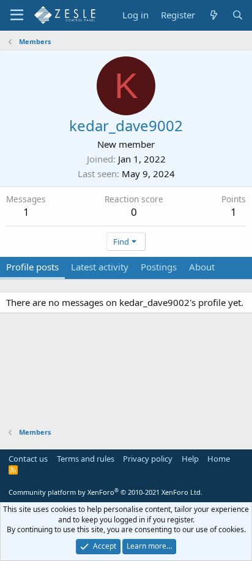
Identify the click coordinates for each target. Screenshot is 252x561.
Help (190, 458)
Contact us (28, 458)
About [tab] (202, 267)
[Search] (238, 15)
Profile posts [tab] (32, 267)
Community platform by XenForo (105, 492)
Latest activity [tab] (99, 267)
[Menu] (16, 15)
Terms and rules (85, 458)
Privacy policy (147, 458)
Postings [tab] (159, 267)
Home (218, 458)
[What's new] (213, 15)
